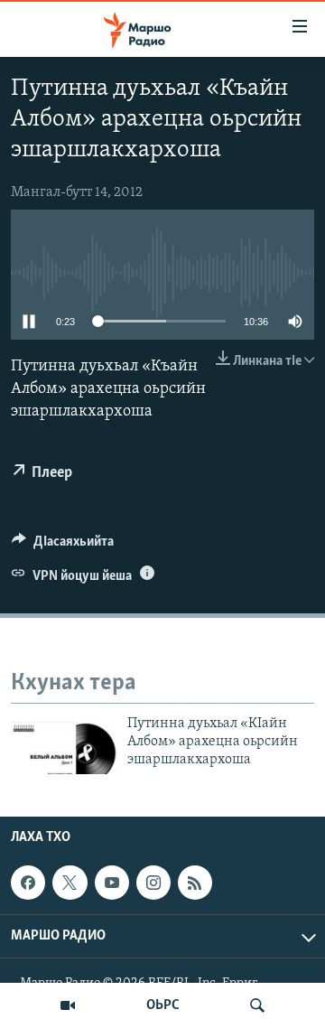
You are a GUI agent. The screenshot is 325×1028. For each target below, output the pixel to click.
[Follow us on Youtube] (112, 882)
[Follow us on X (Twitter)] (69, 882)
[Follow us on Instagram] (153, 882)
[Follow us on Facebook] (28, 882)
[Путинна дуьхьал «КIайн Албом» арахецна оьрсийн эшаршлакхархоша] (64, 744)
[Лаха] (257, 1005)
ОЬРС (163, 1005)
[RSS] (195, 882)
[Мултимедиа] (68, 1005)
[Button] (63, 545)
